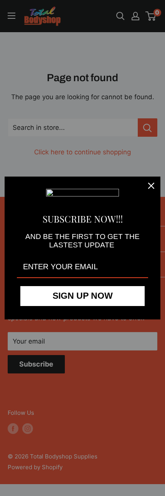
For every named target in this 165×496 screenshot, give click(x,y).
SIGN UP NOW (83, 296)
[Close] (151, 186)
